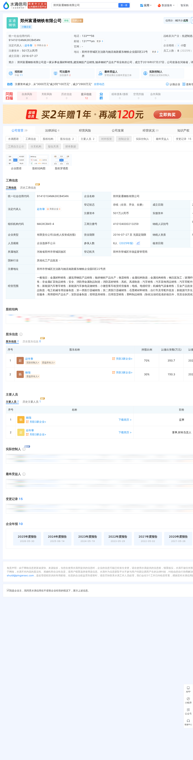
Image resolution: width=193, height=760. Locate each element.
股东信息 (67, 138)
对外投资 (106, 138)
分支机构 (36, 146)
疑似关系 (53, 146)
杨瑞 (28, 372)
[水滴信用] (15, 5)
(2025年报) (126, 243)
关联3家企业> (124, 358)
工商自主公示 (16, 146)
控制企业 (124, 138)
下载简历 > (125, 419)
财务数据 (70, 146)
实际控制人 (142, 138)
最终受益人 (162, 138)
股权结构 (48, 138)
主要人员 (87, 138)
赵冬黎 (28, 45)
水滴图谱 (13, 138)
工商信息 (30, 138)
